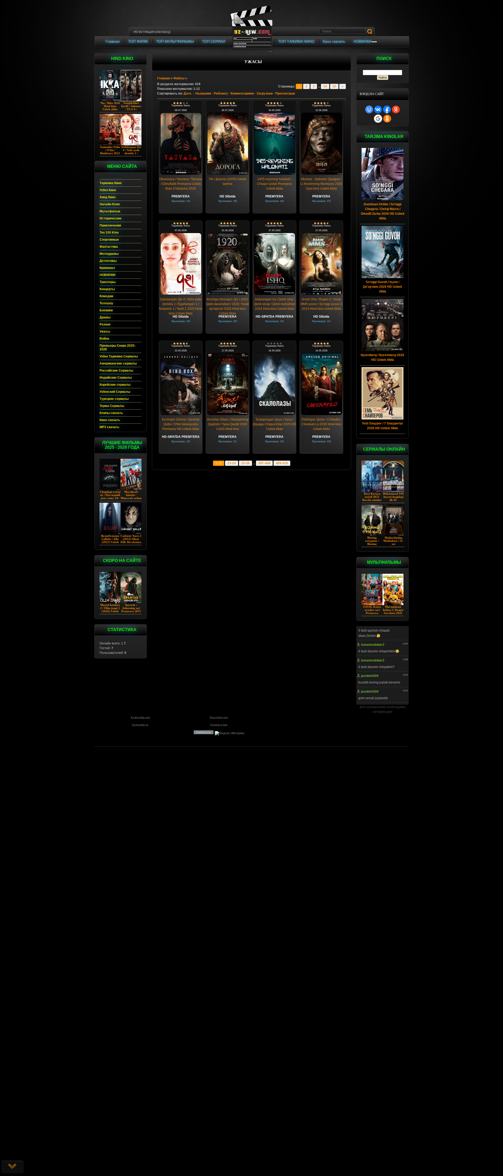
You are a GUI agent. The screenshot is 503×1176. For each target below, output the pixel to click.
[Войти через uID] (369, 109)
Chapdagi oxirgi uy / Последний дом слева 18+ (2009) (110, 496)
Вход (166, 32)
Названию (203, 93)
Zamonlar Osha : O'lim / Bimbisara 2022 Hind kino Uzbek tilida (110, 153)
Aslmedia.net (140, 718)
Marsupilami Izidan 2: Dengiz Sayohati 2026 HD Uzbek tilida (393, 611)
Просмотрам (285, 93)
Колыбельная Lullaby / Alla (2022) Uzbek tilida (110, 540)
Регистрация (144, 32)
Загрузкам (264, 93)
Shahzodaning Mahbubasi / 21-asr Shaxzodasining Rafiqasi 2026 (393, 544)
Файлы (178, 78)
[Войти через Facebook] (387, 109)
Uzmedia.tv (140, 725)
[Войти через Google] (378, 118)
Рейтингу (221, 93)
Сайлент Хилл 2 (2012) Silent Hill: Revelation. (131, 539)
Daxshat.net (219, 718)
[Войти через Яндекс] (396, 109)
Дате (187, 93)
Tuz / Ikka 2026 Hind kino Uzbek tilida (110, 106)
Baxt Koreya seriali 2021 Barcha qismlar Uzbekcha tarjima (372, 500)
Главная (163, 78)
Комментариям (242, 93)
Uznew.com (218, 725)
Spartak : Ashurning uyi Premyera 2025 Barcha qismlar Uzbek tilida (131, 611)
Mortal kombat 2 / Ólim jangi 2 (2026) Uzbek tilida (110, 609)
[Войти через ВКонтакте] (378, 109)
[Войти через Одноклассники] (387, 119)
